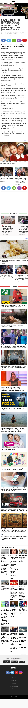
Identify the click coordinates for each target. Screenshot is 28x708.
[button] (1, 222)
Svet (2, 18)
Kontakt (14, 677)
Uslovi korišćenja (14, 686)
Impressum (14, 683)
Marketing (14, 680)
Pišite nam (14, 689)
